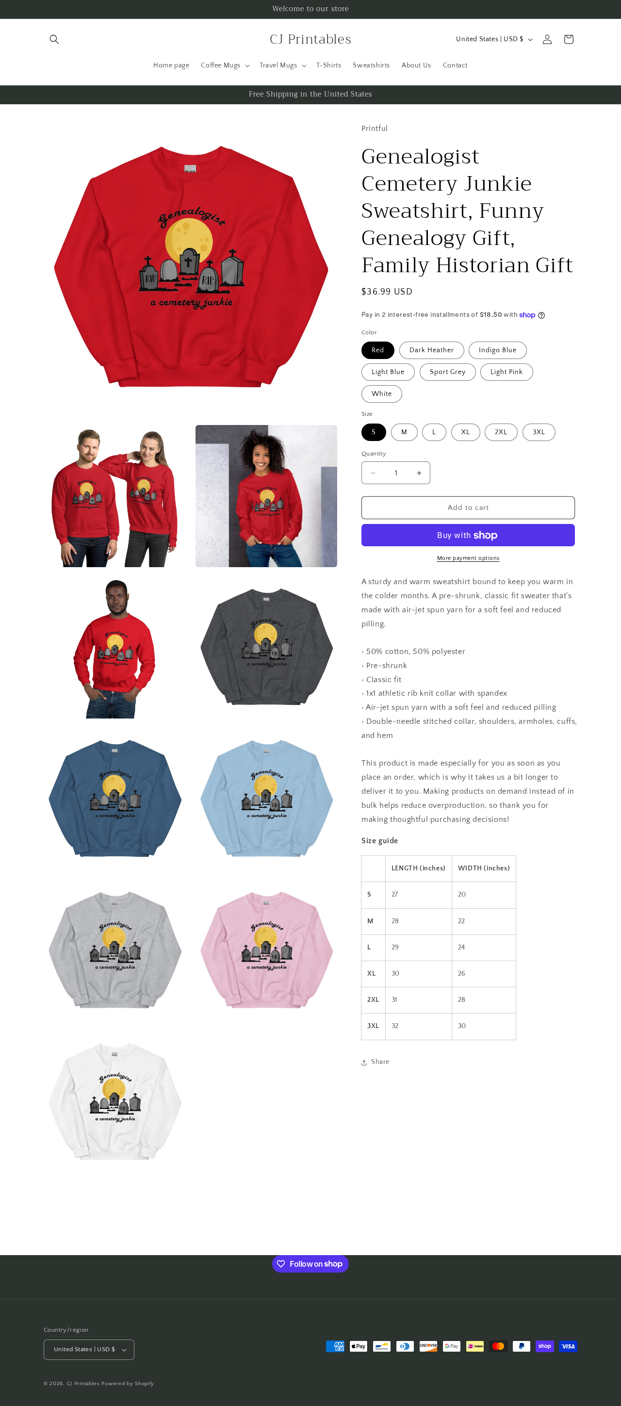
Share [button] (380, 1062)
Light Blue (388, 372)
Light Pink (506, 372)
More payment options (468, 559)
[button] (54, 39)
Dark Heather (431, 351)
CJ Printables (83, 1384)
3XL (539, 432)
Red (378, 351)
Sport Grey (448, 372)
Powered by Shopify (127, 1384)
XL (465, 432)
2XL (501, 432)
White (382, 394)
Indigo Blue (498, 351)
